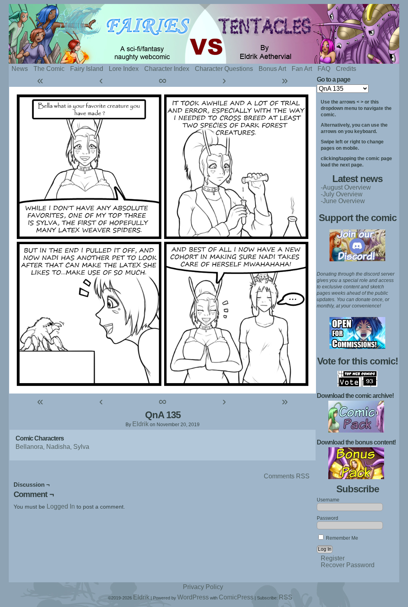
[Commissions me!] (357, 346)
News (20, 68)
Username (328, 500)
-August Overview (346, 187)
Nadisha (58, 446)
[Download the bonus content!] (356, 477)
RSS (285, 597)
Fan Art (302, 68)
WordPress (193, 597)
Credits (346, 68)
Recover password (348, 565)
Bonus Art (272, 68)
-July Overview (342, 194)
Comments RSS (287, 476)
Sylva (81, 446)
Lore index (124, 68)
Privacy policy (203, 587)
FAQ (324, 68)
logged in (61, 506)
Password (327, 518)
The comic (49, 68)
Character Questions (224, 68)
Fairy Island (86, 68)
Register (333, 558)
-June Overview (343, 201)
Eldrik (140, 424)
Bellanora (29, 446)
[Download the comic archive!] (356, 430)
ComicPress (236, 597)
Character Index (166, 68)
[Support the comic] (357, 259)
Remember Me (341, 538)
